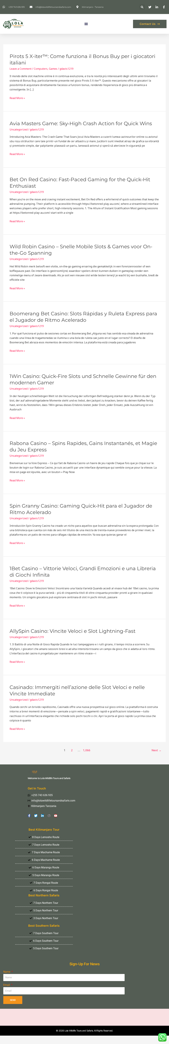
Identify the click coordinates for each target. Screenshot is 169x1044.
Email (7, 985)
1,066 (86, 750)
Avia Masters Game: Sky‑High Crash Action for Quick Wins (81, 123)
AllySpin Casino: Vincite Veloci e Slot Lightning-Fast (72, 631)
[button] (142, 7)
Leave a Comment (21, 69)
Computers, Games (45, 69)
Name (7, 971)
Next (156, 750)
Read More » (17, 98)
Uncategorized (19, 129)
